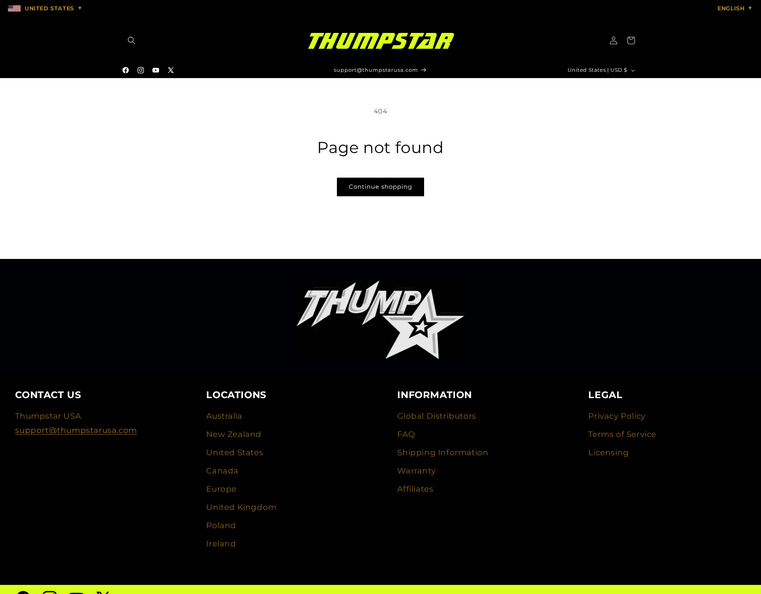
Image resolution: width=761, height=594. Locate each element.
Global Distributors (436, 416)
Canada (222, 470)
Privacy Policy (616, 416)
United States (234, 452)
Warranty (416, 470)
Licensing (608, 452)
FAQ (406, 434)
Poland (221, 525)
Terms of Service (622, 434)
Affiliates (415, 489)
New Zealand (234, 434)
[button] (131, 40)
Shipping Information (442, 452)
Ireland (221, 543)
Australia (224, 416)
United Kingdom (241, 507)
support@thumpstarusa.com (76, 430)
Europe (221, 489)
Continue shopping (380, 186)
